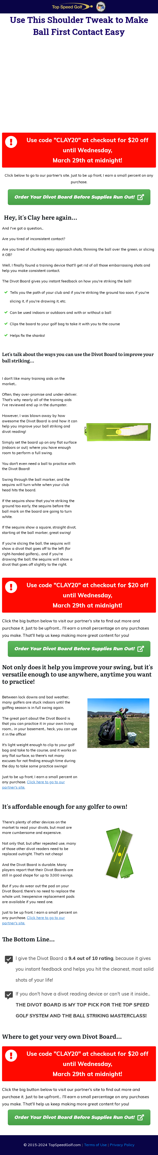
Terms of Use (95, 1144)
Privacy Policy (122, 1144)
